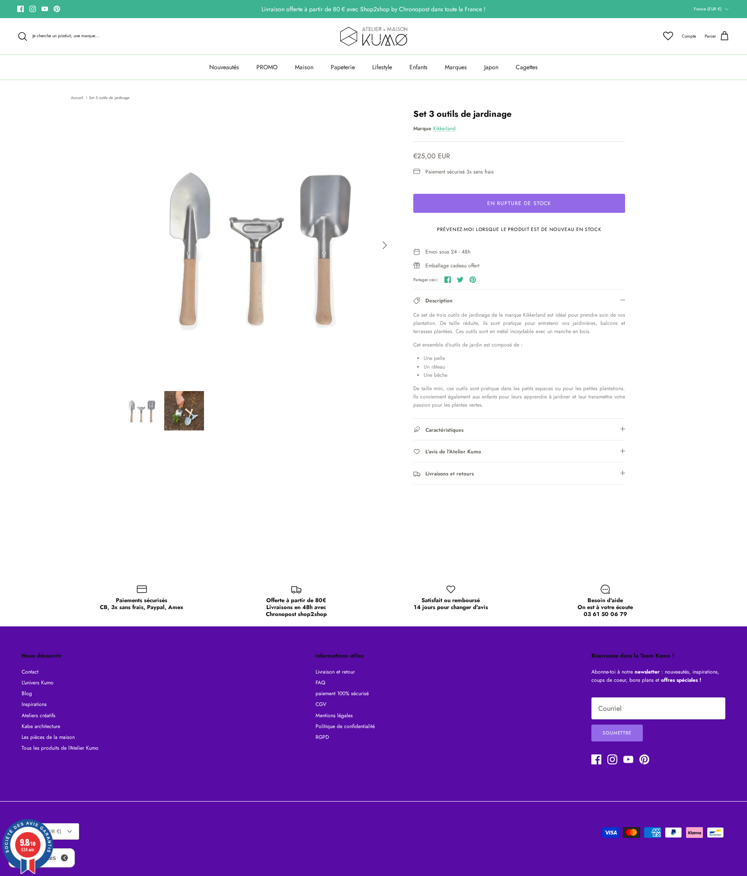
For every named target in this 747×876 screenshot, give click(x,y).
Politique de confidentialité (345, 726)
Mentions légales (334, 715)
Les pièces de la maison (48, 737)
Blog (27, 693)
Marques (456, 67)
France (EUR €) (707, 9)
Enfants (418, 67)
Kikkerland (444, 128)
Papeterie (343, 67)
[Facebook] (20, 9)
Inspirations (34, 704)
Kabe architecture (41, 726)
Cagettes (527, 67)
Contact (30, 672)
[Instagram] (32, 9)
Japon (491, 67)
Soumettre (617, 732)
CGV (321, 704)
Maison (304, 67)
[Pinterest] (57, 9)
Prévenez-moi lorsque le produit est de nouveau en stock (519, 229)
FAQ (320, 683)
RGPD (322, 737)
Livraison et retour (335, 672)
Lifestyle (382, 67)
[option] (258, 245)
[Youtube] (45, 9)
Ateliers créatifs (38, 715)
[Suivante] (384, 245)
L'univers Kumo (38, 683)
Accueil (77, 97)
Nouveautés (224, 67)
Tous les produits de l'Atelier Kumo (60, 748)
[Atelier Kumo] (373, 36)
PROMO (267, 67)
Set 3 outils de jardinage (109, 97)
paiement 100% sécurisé (342, 693)
